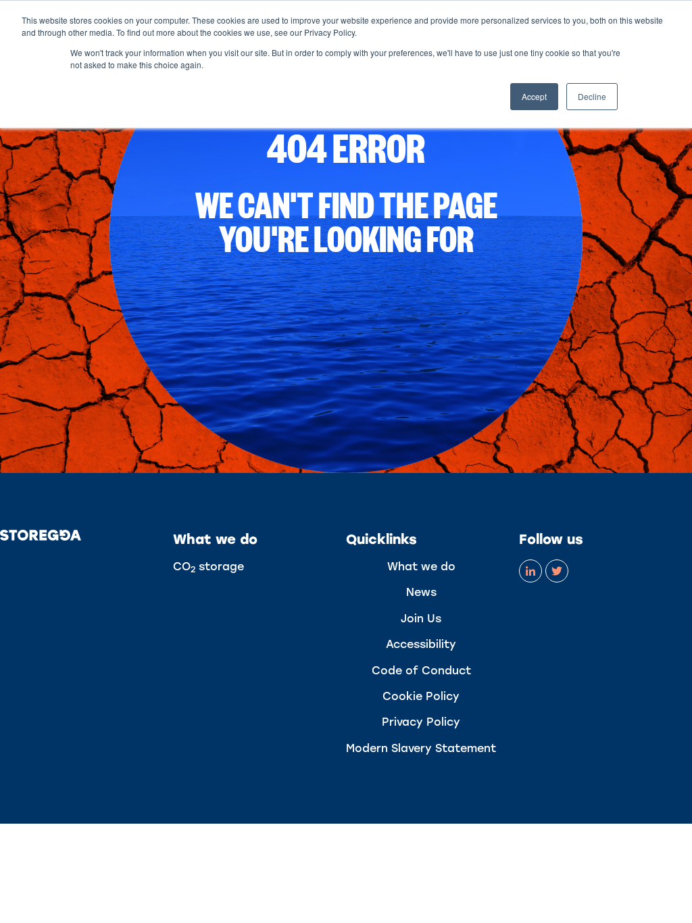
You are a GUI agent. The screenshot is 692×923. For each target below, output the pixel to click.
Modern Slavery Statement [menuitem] (421, 748)
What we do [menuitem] (421, 566)
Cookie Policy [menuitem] (421, 696)
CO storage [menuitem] (208, 566)
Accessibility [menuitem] (421, 644)
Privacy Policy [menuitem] (421, 722)
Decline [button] (592, 96)
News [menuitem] (421, 592)
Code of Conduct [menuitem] (421, 670)
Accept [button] (534, 96)
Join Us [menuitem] (421, 618)
